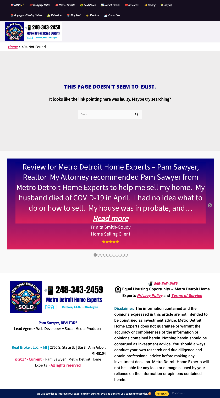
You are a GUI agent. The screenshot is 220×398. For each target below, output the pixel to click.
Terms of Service (186, 296)
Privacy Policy (149, 296)
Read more (110, 218)
